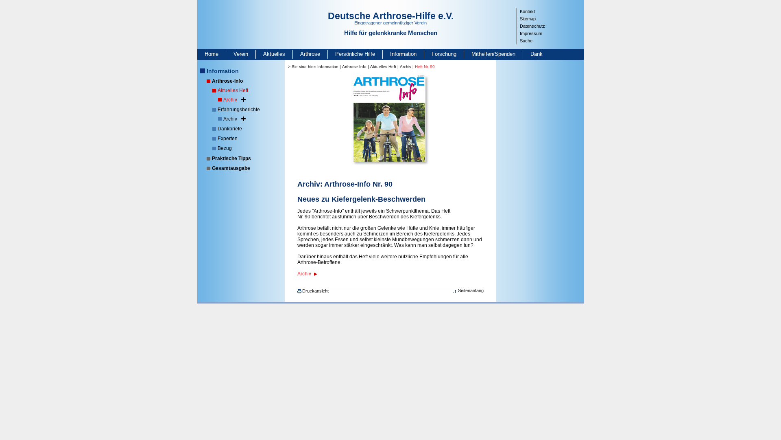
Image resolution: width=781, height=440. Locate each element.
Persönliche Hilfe (355, 54)
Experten (228, 138)
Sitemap (528, 18)
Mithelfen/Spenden (493, 54)
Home (211, 54)
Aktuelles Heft (233, 90)
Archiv (230, 100)
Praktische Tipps (231, 158)
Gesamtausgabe (231, 168)
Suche (526, 40)
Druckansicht (315, 290)
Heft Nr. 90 (425, 66)
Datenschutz (532, 26)
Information (403, 54)
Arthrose (310, 54)
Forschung (444, 54)
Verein (240, 54)
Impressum (531, 33)
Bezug (225, 148)
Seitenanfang (471, 290)
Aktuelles (274, 54)
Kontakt (527, 11)
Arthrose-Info (227, 81)
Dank (536, 54)
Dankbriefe (230, 129)
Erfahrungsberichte (239, 109)
